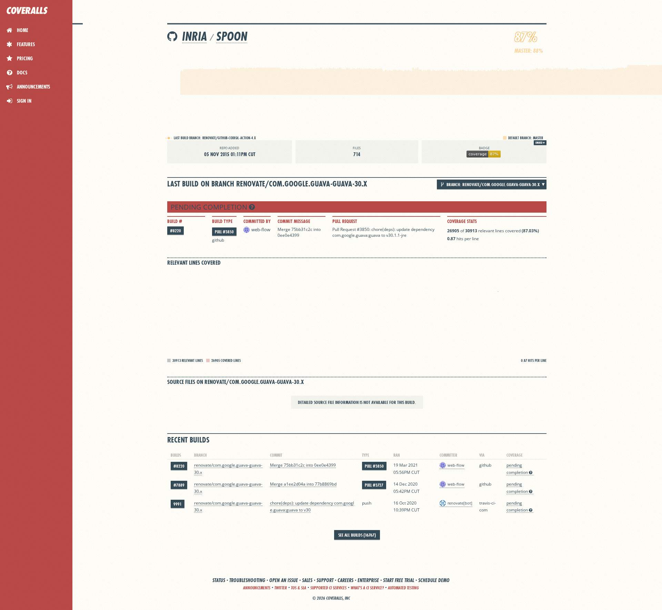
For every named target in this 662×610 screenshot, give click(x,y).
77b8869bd (326, 484)
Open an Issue (283, 580)
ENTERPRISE (368, 580)
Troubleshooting (247, 580)
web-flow (260, 229)
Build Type (222, 221)
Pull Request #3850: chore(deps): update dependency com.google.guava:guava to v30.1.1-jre (383, 232)
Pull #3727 (374, 485)
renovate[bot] (460, 503)
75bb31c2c (301, 229)
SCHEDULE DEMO (434, 580)
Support (325, 580)
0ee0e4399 (288, 235)
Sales (307, 580)
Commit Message (294, 221)
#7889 (178, 485)
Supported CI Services (328, 588)
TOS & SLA (298, 588)
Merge (284, 229)
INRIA (194, 36)
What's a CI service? (367, 588)
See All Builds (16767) (357, 535)
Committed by (257, 221)
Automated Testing (403, 588)
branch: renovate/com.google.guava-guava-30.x (492, 184)
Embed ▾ (540, 143)
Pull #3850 (224, 232)
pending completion (210, 207)
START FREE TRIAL (398, 580)
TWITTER (280, 588)
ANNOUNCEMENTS (256, 588)
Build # (174, 221)
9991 (177, 504)
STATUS (218, 580)
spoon (231, 36)
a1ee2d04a (294, 484)
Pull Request (344, 221)
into (317, 229)
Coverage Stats (462, 221)
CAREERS (345, 580)
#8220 (175, 231)
